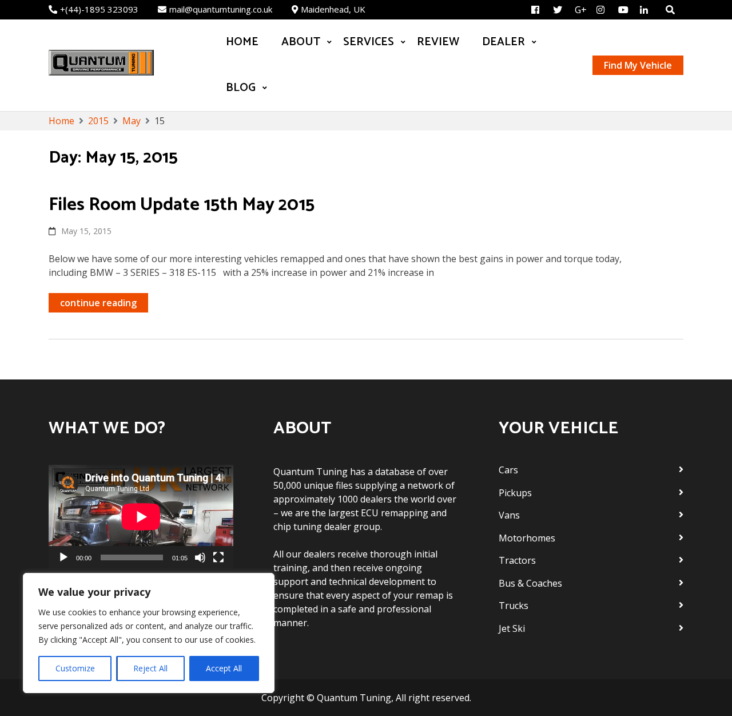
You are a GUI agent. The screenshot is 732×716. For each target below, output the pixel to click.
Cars (508, 470)
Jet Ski (512, 628)
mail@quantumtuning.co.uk (220, 9)
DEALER (503, 42)
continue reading (98, 302)
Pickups (515, 492)
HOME (242, 42)
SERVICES (368, 42)
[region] (148, 633)
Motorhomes (527, 538)
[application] (141, 517)
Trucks (513, 605)
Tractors (517, 560)
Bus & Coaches (530, 583)
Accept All (224, 668)
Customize (75, 668)
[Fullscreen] (218, 557)
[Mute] (200, 557)
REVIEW (438, 42)
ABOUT (300, 42)
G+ (581, 9)
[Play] (63, 557)
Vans (509, 515)
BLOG (241, 87)
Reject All (150, 668)
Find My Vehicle (638, 65)
